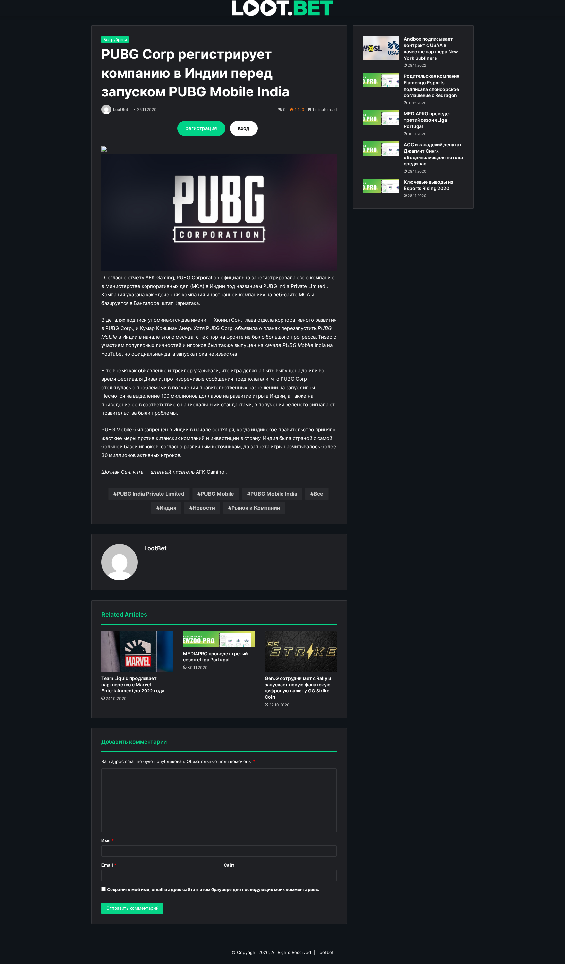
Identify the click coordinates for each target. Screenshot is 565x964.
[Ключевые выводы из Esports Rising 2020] (381, 186)
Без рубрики (115, 39)
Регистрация (201, 128)
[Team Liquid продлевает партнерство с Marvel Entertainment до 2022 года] (137, 651)
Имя (107, 840)
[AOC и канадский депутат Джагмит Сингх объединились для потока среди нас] (381, 148)
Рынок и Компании (255, 508)
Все (318, 493)
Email (108, 865)
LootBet (120, 109)
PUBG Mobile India (273, 493)
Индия (168, 508)
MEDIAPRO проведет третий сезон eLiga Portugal (427, 120)
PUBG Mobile (217, 493)
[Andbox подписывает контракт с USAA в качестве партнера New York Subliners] (381, 48)
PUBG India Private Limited (150, 493)
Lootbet (325, 952)
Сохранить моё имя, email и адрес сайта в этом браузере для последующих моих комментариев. (213, 889)
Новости (204, 508)
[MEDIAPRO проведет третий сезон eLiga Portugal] (219, 639)
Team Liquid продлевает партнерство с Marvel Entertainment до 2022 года (132, 684)
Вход (243, 128)
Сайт (229, 865)
